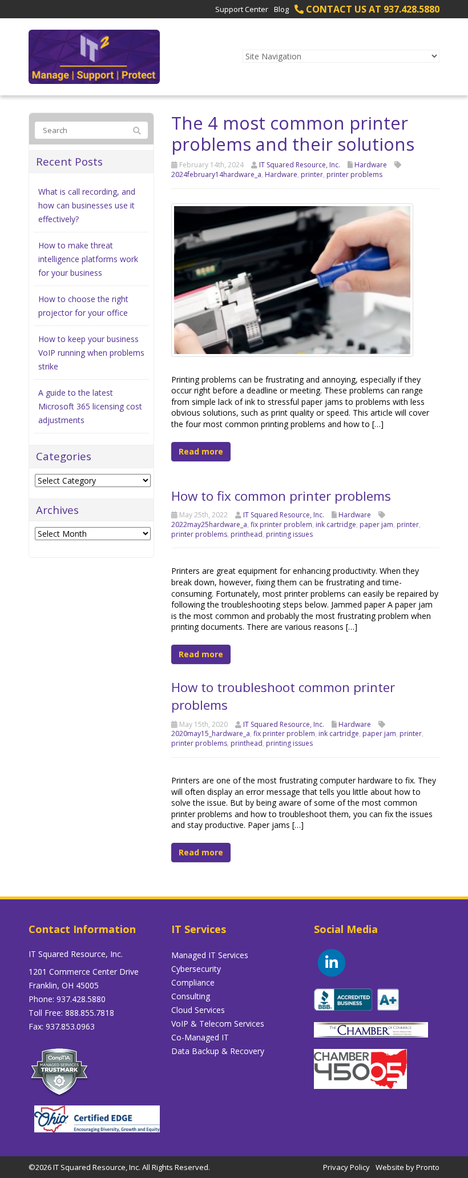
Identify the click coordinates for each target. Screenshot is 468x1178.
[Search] (137, 131)
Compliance (193, 982)
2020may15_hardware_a (210, 733)
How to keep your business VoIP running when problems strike (91, 352)
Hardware (370, 165)
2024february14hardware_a (216, 174)
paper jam (376, 524)
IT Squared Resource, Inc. (299, 165)
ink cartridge (336, 524)
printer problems (354, 174)
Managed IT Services (209, 955)
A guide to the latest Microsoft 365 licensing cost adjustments (90, 406)
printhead (247, 534)
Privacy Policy (346, 1167)
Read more (201, 451)
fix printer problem (281, 524)
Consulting (190, 996)
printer (312, 174)
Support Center (241, 9)
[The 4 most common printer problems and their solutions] (292, 279)
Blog (281, 9)
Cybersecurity (196, 968)
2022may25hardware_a (209, 524)
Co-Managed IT (200, 1037)
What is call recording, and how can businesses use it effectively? (86, 205)
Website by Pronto (407, 1167)
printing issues (289, 534)
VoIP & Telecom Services (217, 1023)
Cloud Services (198, 1009)
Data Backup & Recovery (217, 1051)
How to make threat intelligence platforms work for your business (88, 259)
